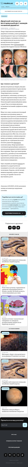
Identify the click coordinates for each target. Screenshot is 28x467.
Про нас (14, 434)
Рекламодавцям (14, 447)
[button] (17, 3)
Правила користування (14, 441)
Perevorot (12, 463)
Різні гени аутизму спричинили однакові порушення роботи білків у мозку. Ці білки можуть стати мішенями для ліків (13, 290)
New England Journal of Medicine (12, 29)
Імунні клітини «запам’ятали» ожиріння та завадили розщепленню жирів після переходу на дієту (13, 321)
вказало (20, 164)
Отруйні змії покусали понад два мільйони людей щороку (14, 261)
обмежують (17, 142)
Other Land (19, 463)
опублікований (18, 44)
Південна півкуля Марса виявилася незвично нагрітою (13, 410)
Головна (2, 6)
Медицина (7, 6)
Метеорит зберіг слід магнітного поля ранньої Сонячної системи (13, 355)
